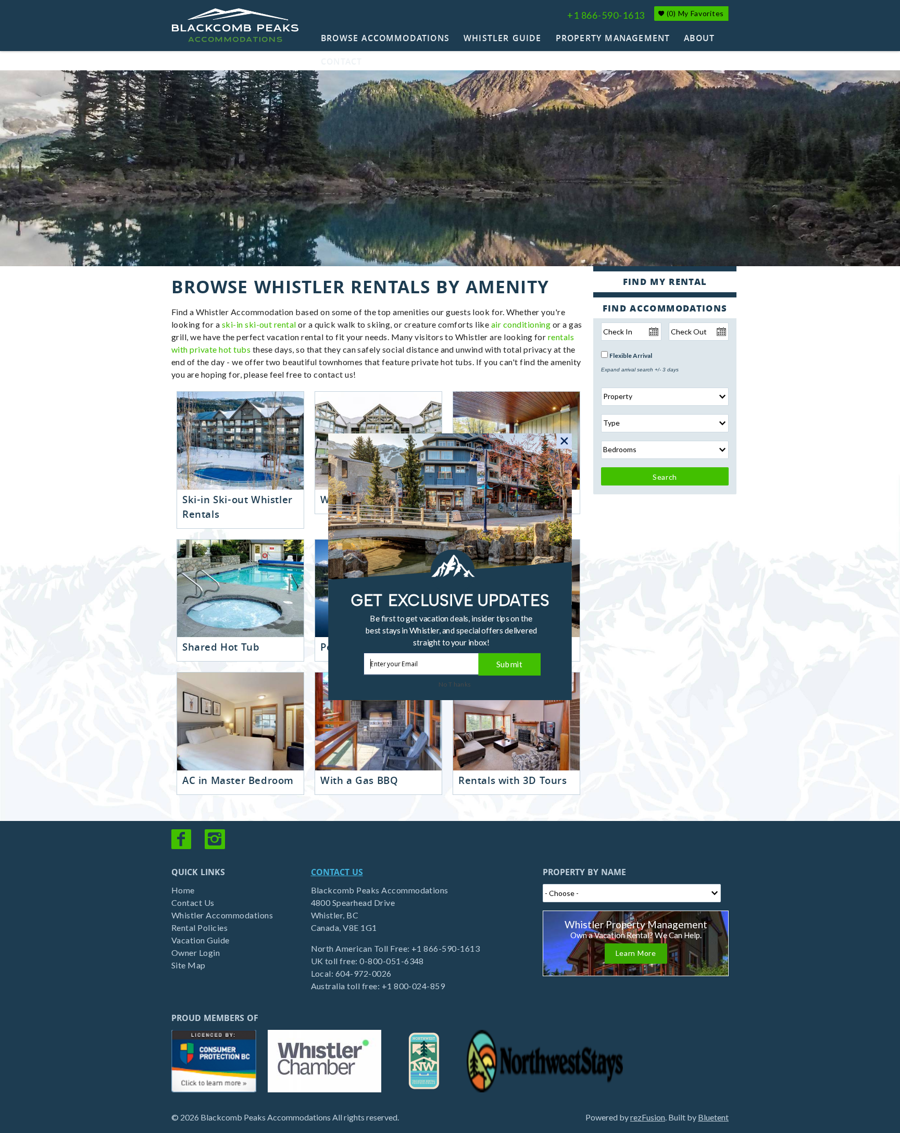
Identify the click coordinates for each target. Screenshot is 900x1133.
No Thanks (455, 684)
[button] (451, 630)
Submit (509, 664)
